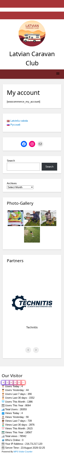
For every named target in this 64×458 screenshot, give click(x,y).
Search (11, 160)
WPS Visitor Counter (22, 451)
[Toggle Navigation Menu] (58, 74)
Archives (12, 183)
